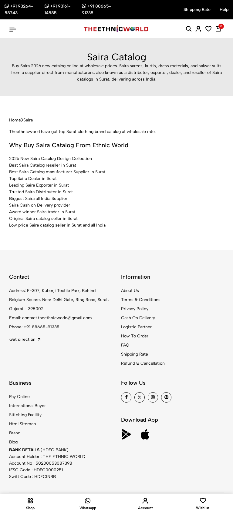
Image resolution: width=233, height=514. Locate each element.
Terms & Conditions (140, 299)
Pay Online (19, 396)
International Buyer (27, 405)
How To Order (134, 336)
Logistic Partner (136, 327)
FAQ (125, 345)
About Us (130, 290)
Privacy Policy (134, 308)
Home (15, 120)
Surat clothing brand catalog (93, 131)
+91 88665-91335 (41, 327)
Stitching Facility (25, 414)
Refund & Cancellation (143, 363)
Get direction (22, 339)
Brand (14, 433)
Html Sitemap (22, 423)
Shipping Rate (134, 354)
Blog (13, 442)
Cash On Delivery (138, 317)
